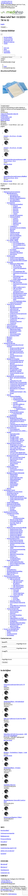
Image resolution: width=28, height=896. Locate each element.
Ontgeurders (14, 551)
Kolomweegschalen (15, 331)
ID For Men (16, 599)
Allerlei (12, 231)
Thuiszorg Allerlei (15, 627)
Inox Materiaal (14, 238)
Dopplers (9, 338)
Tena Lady (16, 590)
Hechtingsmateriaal (12, 456)
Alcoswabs (13, 552)
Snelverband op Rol (15, 387)
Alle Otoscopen (17, 282)
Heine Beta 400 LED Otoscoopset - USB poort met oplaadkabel (15, 734)
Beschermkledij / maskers (17, 537)
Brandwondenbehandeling (14, 571)
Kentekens (13, 510)
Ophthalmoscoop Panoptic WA (18, 276)
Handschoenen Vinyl (16, 529)
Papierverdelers (14, 565)
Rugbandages (14, 474)
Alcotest (12, 306)
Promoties (7, 51)
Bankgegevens (5, 836)
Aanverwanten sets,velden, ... (18, 431)
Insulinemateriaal (18, 399)
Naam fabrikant (5, 120)
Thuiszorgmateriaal (12, 609)
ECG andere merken (18, 248)
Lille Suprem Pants (18, 585)
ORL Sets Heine (17, 288)
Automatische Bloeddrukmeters (15, 195)
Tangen (15, 213)
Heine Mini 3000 (18, 296)
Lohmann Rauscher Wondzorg (18, 424)
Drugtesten (13, 315)
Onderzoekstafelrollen (16, 562)
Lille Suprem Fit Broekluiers (17, 583)
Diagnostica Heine (15, 281)
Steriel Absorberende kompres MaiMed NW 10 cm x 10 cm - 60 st (15, 177)
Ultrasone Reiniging (15, 235)
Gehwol (12, 471)
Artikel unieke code (6, 117)
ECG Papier (13, 249)
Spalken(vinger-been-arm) (18, 446)
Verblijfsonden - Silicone (17, 440)
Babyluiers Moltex (15, 601)
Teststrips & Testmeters (14, 304)
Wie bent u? (4, 867)
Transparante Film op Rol (17, 385)
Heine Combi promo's (19, 287)
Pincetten (16, 212)
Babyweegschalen (15, 329)
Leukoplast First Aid (15, 381)
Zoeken (3, 58)
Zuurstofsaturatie (12, 326)
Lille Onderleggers (18, 587)
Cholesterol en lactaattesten (18, 313)
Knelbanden (13, 415)
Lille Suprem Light (18, 580)
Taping (12, 374)
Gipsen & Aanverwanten (14, 443)
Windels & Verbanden (13, 359)
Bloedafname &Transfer (17, 496)
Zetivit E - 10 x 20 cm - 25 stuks (13, 148)
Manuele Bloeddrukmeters (18, 198)
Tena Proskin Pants (18, 593)
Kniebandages (14, 484)
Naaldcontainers (18, 407)
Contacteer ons (8, 40)
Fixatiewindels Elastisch (17, 360)
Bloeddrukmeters (12, 193)
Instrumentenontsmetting (17, 549)
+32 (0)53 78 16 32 (6, 1)
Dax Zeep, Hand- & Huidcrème (15, 523)
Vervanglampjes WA (19, 271)
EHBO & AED (7, 566)
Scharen (15, 206)
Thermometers (11, 324)
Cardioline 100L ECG (9, 785)
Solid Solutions (12, 894)
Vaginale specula (15, 232)
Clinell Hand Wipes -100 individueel (14, 701)
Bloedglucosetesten (16, 307)
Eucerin (12, 515)
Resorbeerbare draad (16, 459)
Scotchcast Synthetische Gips (18, 454)
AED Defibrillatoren (12, 573)
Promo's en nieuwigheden (11, 629)
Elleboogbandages (15, 479)
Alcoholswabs (14, 410)
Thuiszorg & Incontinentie (11, 576)
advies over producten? (7, 851)
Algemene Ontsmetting (17, 554)
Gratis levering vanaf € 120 (8, 848)
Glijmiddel (13, 435)
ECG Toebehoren (15, 251)
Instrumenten (11, 203)
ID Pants (15, 598)
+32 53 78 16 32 (5, 880)
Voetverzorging (14, 234)
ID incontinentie (14, 596)
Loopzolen (13, 451)
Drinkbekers (13, 621)
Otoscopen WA (17, 267)
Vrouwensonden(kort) (16, 441)
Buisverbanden (14, 368)
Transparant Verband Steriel (18, 384)
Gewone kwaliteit (15, 217)
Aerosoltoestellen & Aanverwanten (16, 611)
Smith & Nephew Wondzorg (18, 420)
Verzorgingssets (12, 427)
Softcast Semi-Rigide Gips (17, 452)
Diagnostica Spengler (16, 302)
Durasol (12, 509)
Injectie (9, 395)
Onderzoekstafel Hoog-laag (18, 498)
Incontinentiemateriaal (13, 577)
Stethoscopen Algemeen (17, 259)
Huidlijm (12, 465)
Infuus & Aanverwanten (17, 412)
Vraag (4, 651)
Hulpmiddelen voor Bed (17, 618)
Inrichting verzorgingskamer (18, 619)
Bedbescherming (15, 607)
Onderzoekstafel (12, 495)
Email (4, 646)
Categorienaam (5, 118)
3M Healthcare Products (17, 421)
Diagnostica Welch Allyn (17, 263)
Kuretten (15, 209)
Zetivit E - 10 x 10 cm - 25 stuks (13, 136)
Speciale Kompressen (16, 356)
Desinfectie (13, 468)
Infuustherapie (17, 413)
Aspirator (13, 613)
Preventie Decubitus (16, 615)
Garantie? (3, 853)
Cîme (11, 526)
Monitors (9, 337)
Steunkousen (14, 476)
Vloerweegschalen (15, 334)
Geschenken (10, 635)
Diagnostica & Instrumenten (12, 192)
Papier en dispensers (13, 560)
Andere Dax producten (16, 541)
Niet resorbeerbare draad (17, 457)
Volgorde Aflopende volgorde (9, 114)
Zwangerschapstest (16, 321)
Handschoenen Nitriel (16, 532)
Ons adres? (4, 842)
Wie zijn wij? (4, 864)
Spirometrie (13, 254)
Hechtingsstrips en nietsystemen (15, 462)
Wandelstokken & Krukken (17, 623)
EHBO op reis (10, 574)
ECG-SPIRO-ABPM (12, 240)
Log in (2, 24)
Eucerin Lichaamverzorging (18, 517)
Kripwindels (13, 367)
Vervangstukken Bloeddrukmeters (15, 200)
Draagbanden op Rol (16, 370)
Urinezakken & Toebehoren (18, 605)
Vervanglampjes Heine (19, 301)
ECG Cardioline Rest (18, 243)
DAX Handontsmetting (16, 540)
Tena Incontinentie (15, 588)
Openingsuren (5, 870)
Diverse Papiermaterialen (17, 563)
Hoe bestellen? (8, 37)
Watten (9, 488)
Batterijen (10, 342)
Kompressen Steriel (15, 349)
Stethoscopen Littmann (17, 257)
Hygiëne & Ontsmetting (10, 512)
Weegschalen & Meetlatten (15, 327)
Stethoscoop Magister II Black (13, 817)
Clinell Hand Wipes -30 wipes (12, 768)
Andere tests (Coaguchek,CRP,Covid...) (17, 317)
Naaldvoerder (17, 207)
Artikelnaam (4, 115)
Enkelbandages (14, 480)
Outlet (6, 43)
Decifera (12, 423)
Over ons (6, 48)
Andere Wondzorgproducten (18, 426)
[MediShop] (12, 13)
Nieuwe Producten (9, 42)
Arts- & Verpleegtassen (14, 505)
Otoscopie (10, 262)
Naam (4, 642)
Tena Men (16, 591)
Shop (5, 49)
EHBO (8, 568)
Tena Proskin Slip (18, 594)
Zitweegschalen (14, 335)
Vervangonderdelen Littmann (18, 260)
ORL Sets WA (17, 265)
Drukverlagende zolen (16, 477)
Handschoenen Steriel (16, 530)
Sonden (9, 432)
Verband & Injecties (9, 343)
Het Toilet (13, 616)
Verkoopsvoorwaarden (7, 833)
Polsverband (13, 485)
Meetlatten (13, 332)
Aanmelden (7, 52)
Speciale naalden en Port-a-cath (18, 405)
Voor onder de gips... (16, 448)
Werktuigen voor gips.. (16, 445)
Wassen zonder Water (16, 520)
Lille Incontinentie (15, 579)
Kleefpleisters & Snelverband (15, 376)
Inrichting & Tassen (9, 490)
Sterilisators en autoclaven (14, 491)
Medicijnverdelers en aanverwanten (16, 625)
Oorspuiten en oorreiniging (18, 228)
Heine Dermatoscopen (19, 295)
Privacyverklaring (6, 839)
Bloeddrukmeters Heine (20, 293)
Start (5, 66)
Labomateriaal (14, 309)
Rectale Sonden (14, 437)
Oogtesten (13, 323)
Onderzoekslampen (12, 502)
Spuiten (15, 402)
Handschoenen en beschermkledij (16, 527)
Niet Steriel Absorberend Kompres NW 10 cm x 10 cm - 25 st (15, 160)
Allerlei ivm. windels (15, 371)
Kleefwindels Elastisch (16, 365)
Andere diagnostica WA (20, 279)
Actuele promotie (12, 634)
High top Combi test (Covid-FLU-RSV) (15, 718)
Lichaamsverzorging (13, 513)
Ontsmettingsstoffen (13, 538)
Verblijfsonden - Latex (16, 438)
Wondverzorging (12, 416)
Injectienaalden (17, 398)
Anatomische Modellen (13, 504)
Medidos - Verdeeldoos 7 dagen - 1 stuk (15, 752)
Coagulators (13, 226)
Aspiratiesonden (15, 434)
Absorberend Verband (16, 351)
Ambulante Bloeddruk (16, 253)
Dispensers (13, 555)
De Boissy (13, 507)
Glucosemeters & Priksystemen (15, 311)
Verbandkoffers (11, 570)
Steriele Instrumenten (16, 215)
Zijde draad (13, 460)
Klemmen (15, 210)
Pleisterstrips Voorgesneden (18, 382)
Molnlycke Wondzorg (16, 418)
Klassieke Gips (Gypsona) (17, 449)
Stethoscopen (11, 256)
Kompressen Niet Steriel (17, 348)
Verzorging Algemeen (16, 521)
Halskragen (13, 482)
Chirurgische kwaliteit (16, 204)
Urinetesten (13, 320)
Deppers (12, 357)
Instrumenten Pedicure (16, 470)
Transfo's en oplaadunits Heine (18, 291)
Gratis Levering (8, 39)
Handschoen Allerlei (15, 535)
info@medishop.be (6, 3)
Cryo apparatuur (15, 237)
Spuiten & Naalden (15, 396)
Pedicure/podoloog (12, 466)
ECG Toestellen (14, 242)
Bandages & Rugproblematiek (15, 473)
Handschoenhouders (16, 534)
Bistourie (12, 229)
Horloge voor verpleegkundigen (15, 558)
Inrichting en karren (12, 493)
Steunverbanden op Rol (16, 373)
